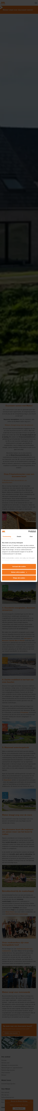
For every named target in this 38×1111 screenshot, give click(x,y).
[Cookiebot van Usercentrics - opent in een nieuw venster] (28, 531)
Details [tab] (19, 536)
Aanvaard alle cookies (19, 566)
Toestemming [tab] (7, 536)
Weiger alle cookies (19, 578)
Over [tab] (31, 536)
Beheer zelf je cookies (18, 572)
